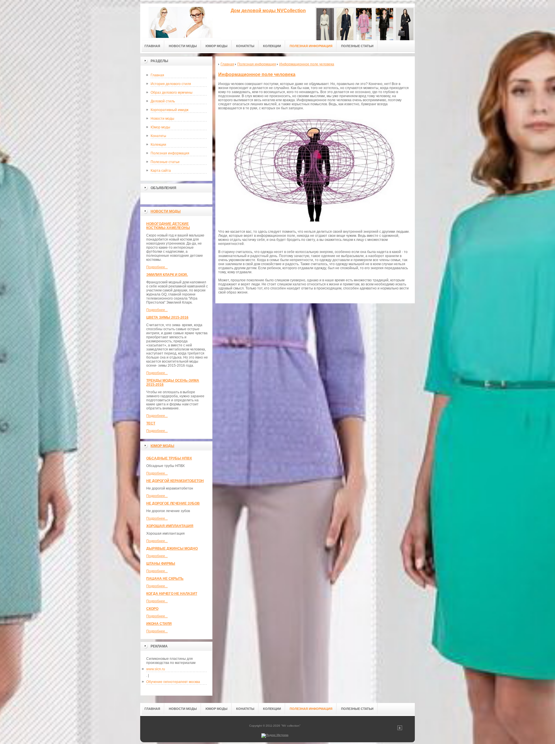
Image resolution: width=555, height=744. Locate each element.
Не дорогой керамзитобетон (175, 481)
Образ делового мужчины (172, 93)
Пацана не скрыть (165, 579)
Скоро (152, 609)
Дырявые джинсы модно (172, 549)
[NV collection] (180, 20)
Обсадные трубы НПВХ (169, 458)
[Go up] (399, 729)
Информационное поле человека (256, 74)
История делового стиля (171, 84)
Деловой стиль (163, 101)
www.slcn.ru (155, 669)
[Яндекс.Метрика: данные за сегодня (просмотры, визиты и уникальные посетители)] (274, 735)
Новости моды (162, 119)
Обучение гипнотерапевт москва (173, 682)
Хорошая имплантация (169, 526)
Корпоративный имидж (169, 110)
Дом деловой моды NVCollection (268, 10)
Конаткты (158, 136)
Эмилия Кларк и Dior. (167, 275)
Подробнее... (157, 267)
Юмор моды (160, 127)
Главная (157, 75)
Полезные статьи (165, 162)
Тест (150, 423)
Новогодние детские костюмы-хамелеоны (168, 226)
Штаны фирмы (160, 564)
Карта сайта (161, 171)
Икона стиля (159, 624)
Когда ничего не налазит (171, 594)
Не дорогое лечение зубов (173, 503)
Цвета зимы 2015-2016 (167, 317)
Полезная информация (170, 153)
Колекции (158, 145)
